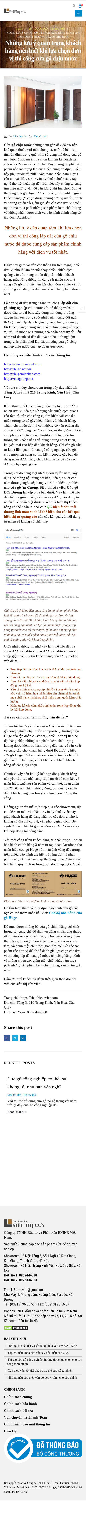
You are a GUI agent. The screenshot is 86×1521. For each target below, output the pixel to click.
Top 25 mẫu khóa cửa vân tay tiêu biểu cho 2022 (38, 1352)
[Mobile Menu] (78, 13)
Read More (15, 1112)
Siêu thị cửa (19, 136)
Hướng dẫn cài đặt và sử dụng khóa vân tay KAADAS (42, 1346)
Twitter (15, 1038)
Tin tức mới (40, 136)
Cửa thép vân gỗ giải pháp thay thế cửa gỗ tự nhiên (40, 1370)
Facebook (7, 1038)
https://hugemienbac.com (22, 374)
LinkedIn (23, 1038)
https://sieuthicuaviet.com (22, 364)
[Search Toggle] (74, 6)
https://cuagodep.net (18, 379)
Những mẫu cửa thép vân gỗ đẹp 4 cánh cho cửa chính (42, 1377)
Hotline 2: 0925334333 (20, 1280)
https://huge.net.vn (17, 369)
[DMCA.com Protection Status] (16, 1328)
